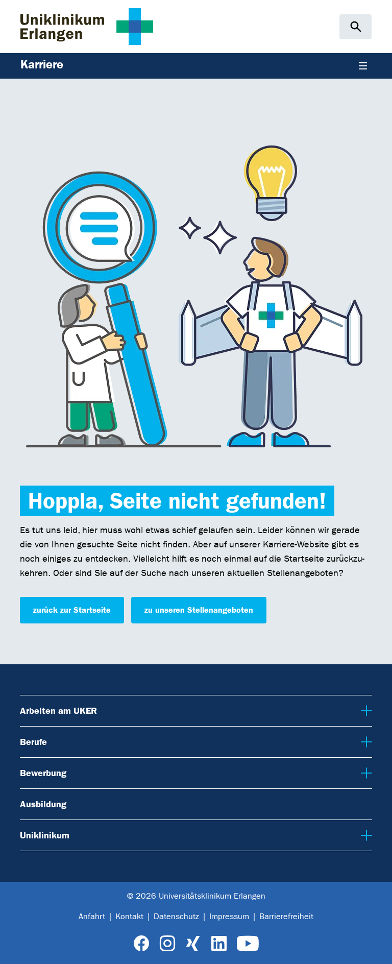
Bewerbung (42, 772)
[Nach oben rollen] (376, 947)
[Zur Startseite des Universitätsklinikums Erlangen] (86, 26)
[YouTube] (248, 944)
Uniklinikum (43, 835)
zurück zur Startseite (72, 610)
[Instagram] (167, 944)
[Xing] (193, 944)
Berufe (33, 741)
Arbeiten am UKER (57, 710)
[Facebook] (142, 944)
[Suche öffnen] (355, 26)
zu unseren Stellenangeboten (198, 610)
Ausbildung (43, 804)
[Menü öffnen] (363, 66)
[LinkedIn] (219, 944)
